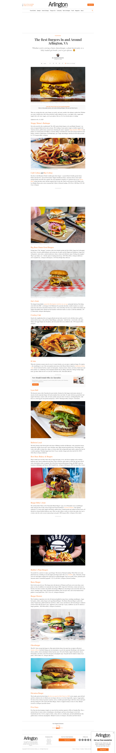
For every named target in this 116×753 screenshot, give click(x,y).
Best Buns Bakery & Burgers (42, 456)
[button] (92, 10)
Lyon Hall (34, 390)
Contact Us (49, 740)
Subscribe (49, 741)
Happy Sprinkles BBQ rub (76, 130)
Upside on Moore (35, 650)
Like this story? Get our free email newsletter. (58, 106)
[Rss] (91, 740)
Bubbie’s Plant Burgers (39, 569)
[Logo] (58, 5)
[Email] (59, 63)
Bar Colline (48, 172)
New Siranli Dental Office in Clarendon (46, 378)
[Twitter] (88, 740)
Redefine (70, 574)
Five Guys (34, 707)
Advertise (49, 742)
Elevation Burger (37, 693)
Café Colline (35, 172)
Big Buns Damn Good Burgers (42, 247)
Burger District (36, 596)
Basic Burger (35, 582)
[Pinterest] (56, 63)
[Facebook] (50, 63)
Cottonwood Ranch (69, 507)
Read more (35, 384)
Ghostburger (35, 645)
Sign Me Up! (103, 749)
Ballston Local (36, 442)
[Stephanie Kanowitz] (58, 55)
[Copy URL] (62, 63)
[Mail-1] (80, 740)
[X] (53, 63)
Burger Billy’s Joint (38, 502)
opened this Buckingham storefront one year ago (56, 304)
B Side (33, 361)
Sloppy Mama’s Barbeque (40, 123)
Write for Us (48, 744)
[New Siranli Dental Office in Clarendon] (79, 380)
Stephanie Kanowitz (59, 57)
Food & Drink (58, 35)
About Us (49, 739)
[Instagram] (82, 740)
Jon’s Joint (35, 301)
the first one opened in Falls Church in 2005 (59, 696)
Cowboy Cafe (36, 315)
